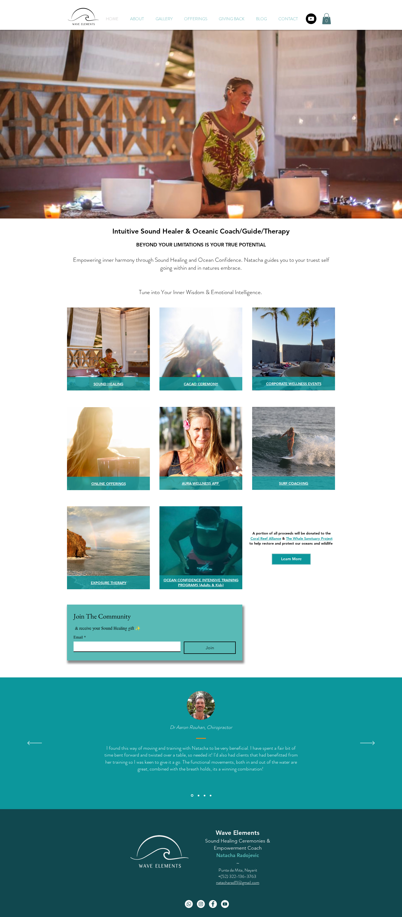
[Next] (367, 743)
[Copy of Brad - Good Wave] (210, 795)
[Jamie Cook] (198, 795)
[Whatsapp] (189, 904)
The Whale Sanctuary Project (309, 538)
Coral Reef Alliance (265, 538)
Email (80, 637)
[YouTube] (311, 18)
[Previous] (34, 743)
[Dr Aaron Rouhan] (192, 795)
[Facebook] (213, 904)
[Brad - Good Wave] (204, 795)
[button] (195, 19)
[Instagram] (201, 904)
